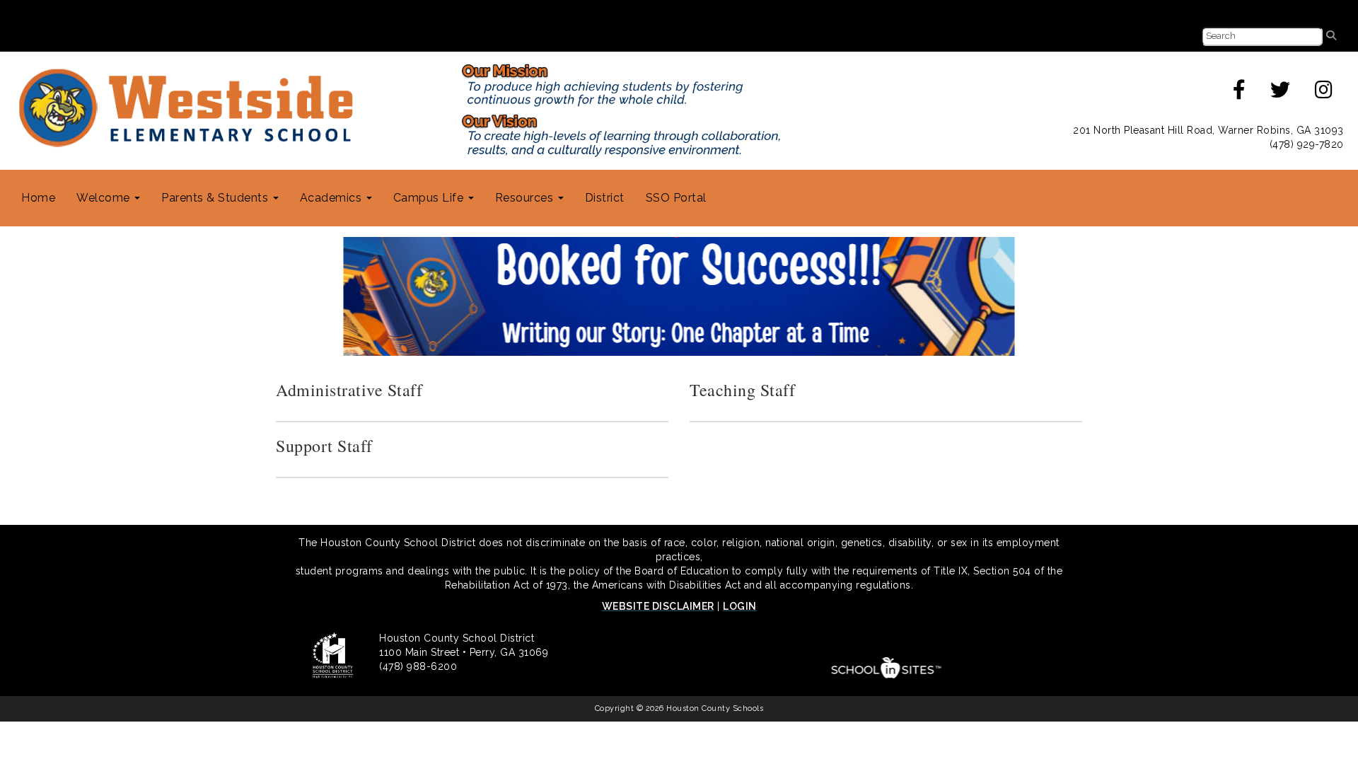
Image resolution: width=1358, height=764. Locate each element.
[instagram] (1324, 93)
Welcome (104, 197)
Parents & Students (216, 197)
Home (38, 197)
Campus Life (430, 197)
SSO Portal (676, 197)
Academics (332, 197)
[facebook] (1239, 93)
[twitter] (1280, 93)
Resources (526, 197)
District (605, 197)
